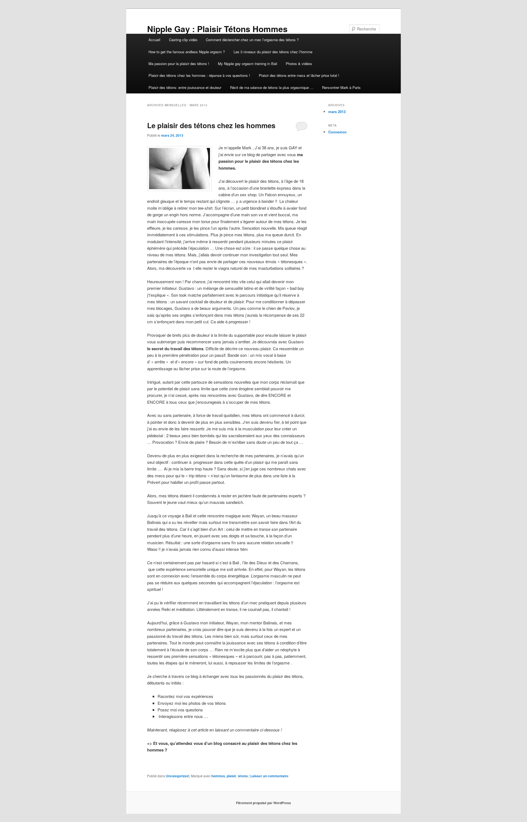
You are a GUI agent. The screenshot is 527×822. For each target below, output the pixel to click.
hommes (218, 775)
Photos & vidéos (299, 63)
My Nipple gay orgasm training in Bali (247, 63)
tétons (243, 775)
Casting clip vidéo (183, 39)
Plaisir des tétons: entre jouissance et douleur (184, 87)
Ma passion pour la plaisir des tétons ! (178, 63)
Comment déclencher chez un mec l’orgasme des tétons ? (252, 39)
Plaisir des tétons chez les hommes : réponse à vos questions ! (199, 75)
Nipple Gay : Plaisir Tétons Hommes (217, 29)
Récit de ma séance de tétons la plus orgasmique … (271, 87)
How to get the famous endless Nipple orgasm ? (186, 51)
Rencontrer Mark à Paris (341, 87)
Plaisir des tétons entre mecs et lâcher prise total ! (299, 75)
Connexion (337, 131)
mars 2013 (337, 111)
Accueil (154, 39)
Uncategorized (177, 775)
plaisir (231, 775)
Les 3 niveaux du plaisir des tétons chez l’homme (273, 51)
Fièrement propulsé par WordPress (263, 802)
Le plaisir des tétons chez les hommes (211, 125)
